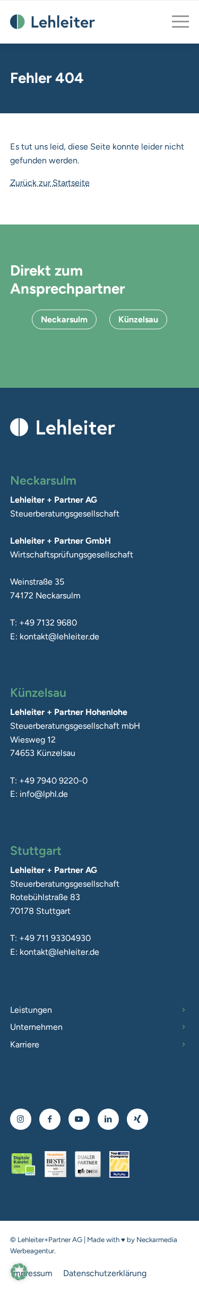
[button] (19, 1272)
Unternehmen (36, 1027)
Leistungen (31, 1010)
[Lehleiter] (52, 22)
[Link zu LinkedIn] (108, 1119)
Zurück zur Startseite (50, 183)
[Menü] (175, 22)
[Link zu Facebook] (50, 1119)
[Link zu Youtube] (79, 1119)
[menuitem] (175, 22)
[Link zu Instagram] (20, 1119)
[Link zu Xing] (137, 1119)
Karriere (24, 1044)
